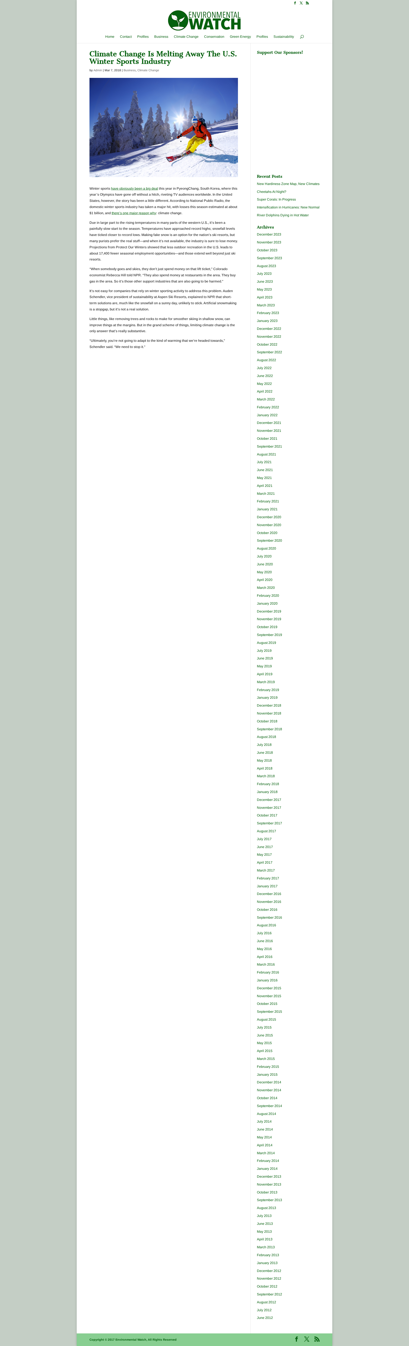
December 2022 (269, 328)
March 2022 (266, 399)
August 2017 (266, 831)
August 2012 (266, 1302)
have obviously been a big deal (134, 188)
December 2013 (269, 1176)
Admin (98, 70)
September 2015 (269, 1011)
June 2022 (265, 376)
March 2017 (266, 870)
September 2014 (269, 1106)
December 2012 (269, 1271)
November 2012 (269, 1278)
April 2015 (264, 1051)
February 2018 (268, 784)
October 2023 (267, 250)
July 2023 (264, 273)
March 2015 (266, 1059)
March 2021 (266, 493)
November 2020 (269, 525)
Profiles (143, 36)
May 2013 (264, 1231)
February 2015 (268, 1066)
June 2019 (265, 658)
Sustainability (284, 36)
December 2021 (269, 423)
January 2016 (267, 980)
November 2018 (269, 713)
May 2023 (264, 289)
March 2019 (266, 682)
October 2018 (267, 721)
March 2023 (266, 305)
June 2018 (265, 752)
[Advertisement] (289, 83)
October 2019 (267, 627)
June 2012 (265, 1318)
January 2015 (267, 1074)
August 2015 (266, 1019)
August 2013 (266, 1208)
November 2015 (269, 996)
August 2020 (266, 548)
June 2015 (265, 1035)
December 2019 (269, 611)
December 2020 (269, 517)
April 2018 (264, 768)
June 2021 (265, 470)
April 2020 (264, 580)
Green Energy (240, 36)
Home (109, 36)
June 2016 (265, 941)
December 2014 (269, 1082)
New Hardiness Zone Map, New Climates (288, 184)
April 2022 (264, 391)
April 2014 (264, 1145)
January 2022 (267, 415)
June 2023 (265, 281)
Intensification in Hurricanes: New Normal (288, 207)
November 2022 (269, 336)
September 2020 (269, 540)
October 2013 (267, 1192)
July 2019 (264, 650)
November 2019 (269, 619)
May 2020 (264, 572)
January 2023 (267, 321)
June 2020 (265, 564)
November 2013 (269, 1184)
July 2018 (264, 744)
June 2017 (265, 847)
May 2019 (264, 666)
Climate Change (186, 36)
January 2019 (267, 697)
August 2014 (266, 1114)
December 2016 (269, 894)
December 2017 (269, 800)
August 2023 (266, 266)
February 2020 (268, 595)
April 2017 (264, 862)
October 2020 (267, 533)
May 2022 (264, 384)
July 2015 (264, 1027)
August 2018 (266, 737)
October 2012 (267, 1286)
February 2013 (268, 1255)
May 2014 (264, 1137)
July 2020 (264, 556)
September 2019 (269, 635)
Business (161, 36)
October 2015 (267, 1003)
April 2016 (264, 957)
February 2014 (268, 1161)
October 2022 (267, 344)
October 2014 (267, 1098)
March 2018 (266, 776)
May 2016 (264, 949)
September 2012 (269, 1294)
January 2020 (267, 603)
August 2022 (266, 360)
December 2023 (269, 234)
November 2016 (269, 902)
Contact (126, 36)
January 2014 (267, 1168)
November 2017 (269, 807)
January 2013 (267, 1263)
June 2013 (265, 1223)
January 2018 (267, 792)
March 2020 (266, 587)
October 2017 (267, 815)
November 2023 (269, 242)
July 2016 (264, 933)
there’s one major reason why (134, 213)
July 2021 (264, 462)
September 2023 (269, 258)
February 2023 (268, 313)
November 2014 (269, 1090)
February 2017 (268, 878)
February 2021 (268, 501)
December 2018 (269, 705)
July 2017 (264, 839)
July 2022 (264, 368)
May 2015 (264, 1043)
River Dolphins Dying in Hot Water (283, 215)
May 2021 (264, 478)
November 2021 (269, 430)
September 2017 (269, 823)
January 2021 (267, 509)
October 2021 (267, 438)
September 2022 (269, 352)
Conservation (214, 36)
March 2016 (266, 964)
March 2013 (266, 1247)
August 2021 (266, 454)
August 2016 (266, 925)
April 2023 (264, 297)
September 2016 (269, 917)
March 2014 (266, 1153)
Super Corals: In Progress (276, 199)
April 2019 (264, 674)
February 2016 (268, 972)
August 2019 (266, 643)
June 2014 (265, 1129)
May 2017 (264, 854)
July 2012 (264, 1310)
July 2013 (264, 1216)
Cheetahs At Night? (271, 192)
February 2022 (268, 407)
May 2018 (264, 760)
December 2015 (269, 988)
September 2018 (269, 729)
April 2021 (264, 485)
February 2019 (268, 690)
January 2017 (267, 886)
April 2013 (264, 1239)
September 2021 (269, 446)
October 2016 (267, 909)
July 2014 (264, 1121)
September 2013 (269, 1200)
